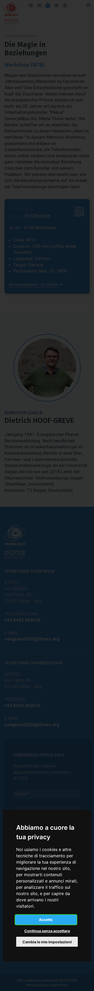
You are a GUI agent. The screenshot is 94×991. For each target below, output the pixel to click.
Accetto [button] (46, 919)
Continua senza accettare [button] (47, 931)
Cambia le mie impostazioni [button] (47, 942)
